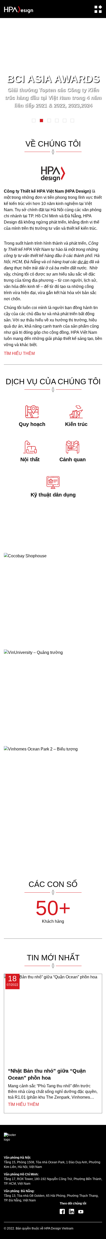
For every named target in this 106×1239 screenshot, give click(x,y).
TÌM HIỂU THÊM (19, 353)
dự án (83, 262)
